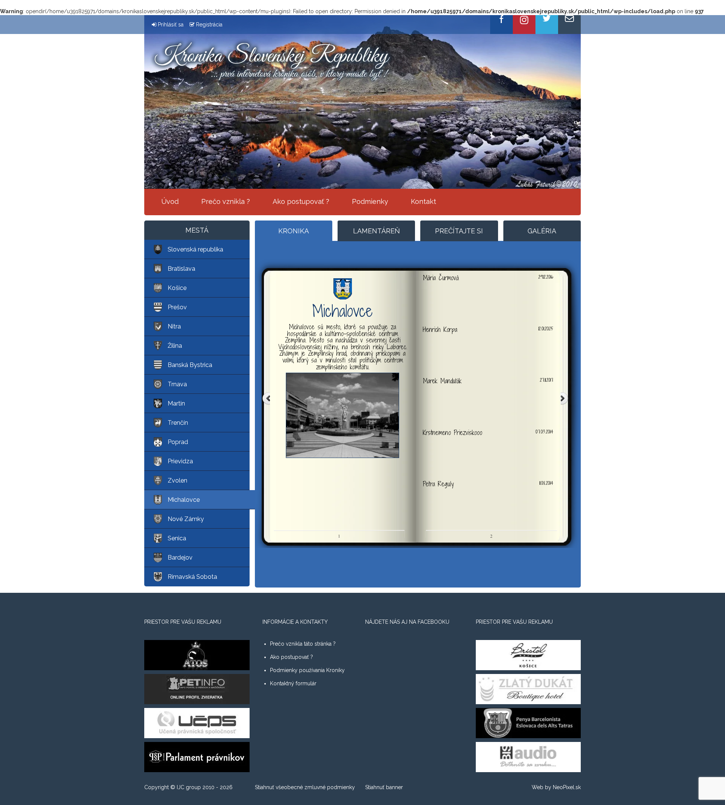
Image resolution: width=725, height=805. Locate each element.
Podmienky (370, 201)
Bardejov (180, 557)
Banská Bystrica (190, 365)
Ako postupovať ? (301, 201)
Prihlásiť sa (171, 25)
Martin (176, 403)
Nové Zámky (186, 519)
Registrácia (209, 25)
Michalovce (184, 499)
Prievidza (180, 461)
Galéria (542, 231)
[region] (362, 102)
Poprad (178, 442)
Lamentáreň (376, 231)
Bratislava (181, 268)
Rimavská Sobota (192, 576)
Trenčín (178, 422)
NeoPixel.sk (567, 787)
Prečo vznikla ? (225, 201)
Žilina (175, 345)
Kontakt (423, 201)
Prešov (177, 307)
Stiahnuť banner (384, 787)
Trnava (177, 384)
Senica (177, 538)
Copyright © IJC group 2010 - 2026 (188, 787)
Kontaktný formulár (293, 683)
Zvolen (177, 480)
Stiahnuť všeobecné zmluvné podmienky (305, 787)
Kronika (293, 231)
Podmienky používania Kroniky (307, 670)
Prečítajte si (459, 231)
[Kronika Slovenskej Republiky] (272, 60)
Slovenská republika (195, 249)
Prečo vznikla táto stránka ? (303, 644)
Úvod (170, 201)
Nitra (174, 326)
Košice (177, 287)
